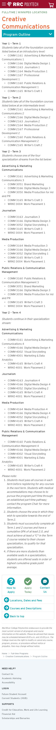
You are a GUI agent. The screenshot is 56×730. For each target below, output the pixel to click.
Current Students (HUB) (15, 697)
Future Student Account (14, 693)
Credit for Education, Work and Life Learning (24, 709)
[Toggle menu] (20, 4)
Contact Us (45, 589)
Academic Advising (11, 678)
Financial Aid (8, 713)
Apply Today (28, 589)
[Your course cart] (51, 4)
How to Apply (11, 589)
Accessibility (8, 682)
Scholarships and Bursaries (16, 718)
